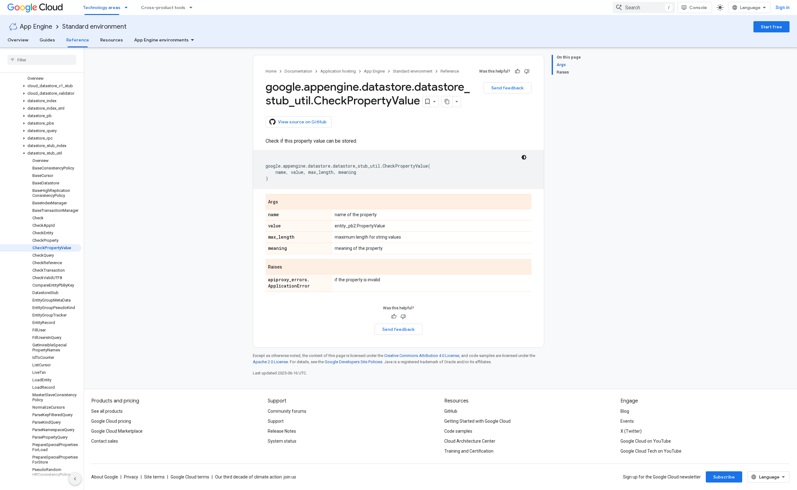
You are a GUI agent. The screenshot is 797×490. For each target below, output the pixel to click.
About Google (104, 476)
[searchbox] (41, 60)
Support (276, 421)
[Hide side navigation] (75, 479)
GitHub (450, 411)
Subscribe (724, 477)
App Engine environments (161, 40)
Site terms (154, 476)
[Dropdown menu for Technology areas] (127, 7)
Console (698, 7)
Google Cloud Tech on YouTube (650, 451)
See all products (107, 411)
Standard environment (94, 27)
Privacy (131, 476)
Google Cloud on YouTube (645, 441)
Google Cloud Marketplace (117, 431)
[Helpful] (517, 71)
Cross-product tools (163, 7)
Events (627, 421)
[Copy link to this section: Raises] (288, 267)
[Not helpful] (526, 71)
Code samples (458, 431)
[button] (40, 86)
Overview (17, 40)
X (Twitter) (631, 431)
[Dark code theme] (524, 157)
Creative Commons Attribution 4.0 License (421, 355)
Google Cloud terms (190, 476)
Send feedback (507, 88)
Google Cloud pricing (111, 421)
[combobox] (644, 7)
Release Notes (282, 431)
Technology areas (101, 7)
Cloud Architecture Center (469, 441)
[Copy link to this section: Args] (284, 202)
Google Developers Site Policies (353, 361)
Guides (47, 40)
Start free (771, 27)
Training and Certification (468, 451)
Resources (111, 40)
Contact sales (104, 441)
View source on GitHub (302, 122)
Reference (77, 40)
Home (271, 71)
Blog (624, 411)
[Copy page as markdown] (447, 101)
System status (282, 441)
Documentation (298, 71)
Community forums (287, 411)
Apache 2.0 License (270, 361)
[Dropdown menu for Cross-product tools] (192, 7)
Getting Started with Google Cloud (477, 421)
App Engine (36, 27)
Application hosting (338, 71)
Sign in (783, 7)
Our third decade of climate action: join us (255, 476)
